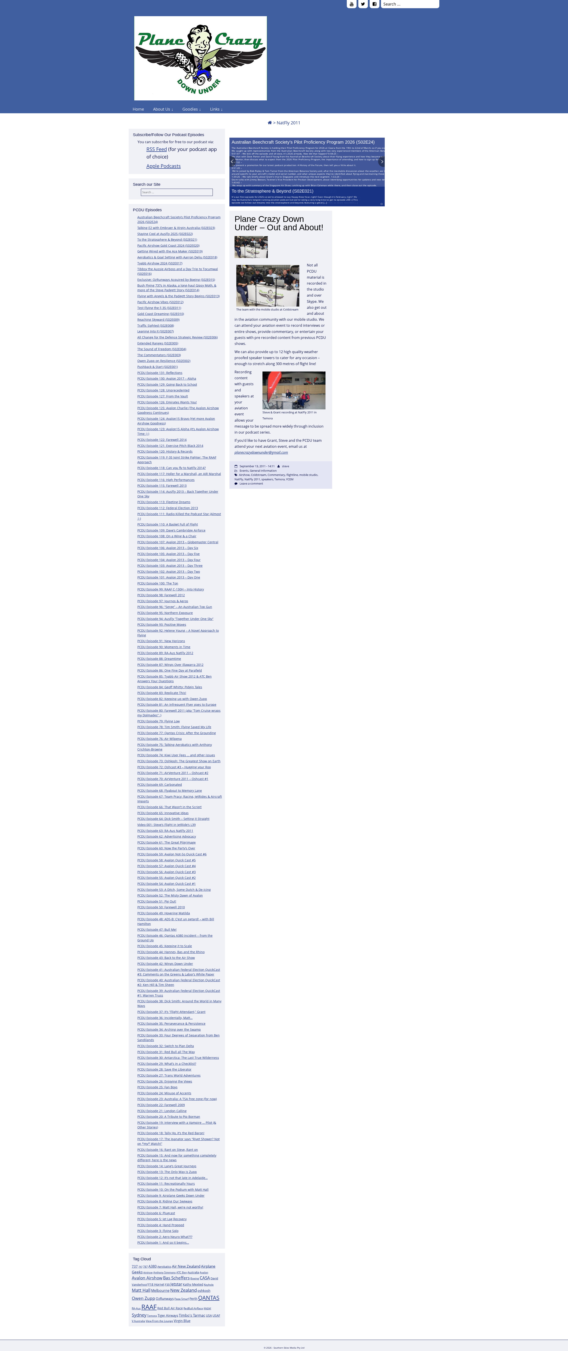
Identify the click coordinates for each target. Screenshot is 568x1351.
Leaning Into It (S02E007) (155, 331)
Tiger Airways (168, 1315)
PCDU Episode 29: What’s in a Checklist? (166, 1064)
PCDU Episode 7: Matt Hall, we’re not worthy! (170, 1207)
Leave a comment (251, 483)
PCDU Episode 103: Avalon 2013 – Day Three (170, 565)
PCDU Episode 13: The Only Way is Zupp (167, 1172)
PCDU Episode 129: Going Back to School (167, 384)
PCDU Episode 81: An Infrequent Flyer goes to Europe (176, 704)
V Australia (138, 1321)
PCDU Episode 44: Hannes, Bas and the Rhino (171, 952)
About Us (161, 109)
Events (244, 471)
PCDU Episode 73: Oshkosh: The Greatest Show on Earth (179, 761)
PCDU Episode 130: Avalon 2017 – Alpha (166, 378)
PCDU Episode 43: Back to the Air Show (166, 958)
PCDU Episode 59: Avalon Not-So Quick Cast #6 (172, 854)
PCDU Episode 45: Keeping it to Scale (164, 946)
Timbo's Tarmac (192, 1315)
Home (138, 109)
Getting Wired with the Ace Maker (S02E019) (170, 251)
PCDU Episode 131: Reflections (159, 373)
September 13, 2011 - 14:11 (257, 466)
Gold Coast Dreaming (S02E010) (160, 314)
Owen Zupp (143, 1298)
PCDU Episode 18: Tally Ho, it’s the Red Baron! (170, 1133)
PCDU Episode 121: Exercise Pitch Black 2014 (170, 446)
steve (285, 466)
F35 (167, 1284)
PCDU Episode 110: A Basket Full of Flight (167, 524)
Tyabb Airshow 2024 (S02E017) (159, 263)
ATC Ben (181, 1272)
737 (135, 1266)
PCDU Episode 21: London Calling (162, 1111)
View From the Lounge (159, 1321)
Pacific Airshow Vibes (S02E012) (160, 302)
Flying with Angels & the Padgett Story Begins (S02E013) (178, 296)
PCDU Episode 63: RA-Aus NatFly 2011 (165, 831)
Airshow (148, 1272)
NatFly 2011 (252, 479)
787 (145, 1267)
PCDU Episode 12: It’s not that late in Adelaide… (172, 1178)
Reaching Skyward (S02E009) (158, 319)
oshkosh (203, 1290)
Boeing (194, 1278)
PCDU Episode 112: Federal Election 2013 (167, 508)
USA (209, 1315)
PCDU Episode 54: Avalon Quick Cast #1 (166, 884)
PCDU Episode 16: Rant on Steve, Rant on (167, 1150)
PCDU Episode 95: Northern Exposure (165, 613)
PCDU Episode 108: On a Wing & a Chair (166, 536)
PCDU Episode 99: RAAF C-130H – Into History (170, 589)
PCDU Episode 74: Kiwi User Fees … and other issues (176, 755)
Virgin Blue (182, 1320)
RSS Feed (156, 149)
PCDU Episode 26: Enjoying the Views (164, 1081)
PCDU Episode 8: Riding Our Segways (164, 1201)
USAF (216, 1315)
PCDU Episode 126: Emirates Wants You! (167, 402)
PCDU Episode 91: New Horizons (161, 641)
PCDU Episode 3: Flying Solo (157, 1231)
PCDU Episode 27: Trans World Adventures (169, 1075)
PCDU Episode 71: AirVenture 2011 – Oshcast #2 (172, 773)
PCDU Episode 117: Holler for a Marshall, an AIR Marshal (179, 474)
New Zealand (183, 1290)
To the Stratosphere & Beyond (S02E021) (273, 191)
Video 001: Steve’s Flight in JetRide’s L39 (166, 825)
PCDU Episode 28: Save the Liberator (164, 1069)
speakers (267, 479)
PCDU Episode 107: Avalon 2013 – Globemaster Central (177, 542)
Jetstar (176, 1284)
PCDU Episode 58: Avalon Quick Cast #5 (166, 860)
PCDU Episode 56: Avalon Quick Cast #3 (166, 872)
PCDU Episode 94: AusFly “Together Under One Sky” (175, 619)
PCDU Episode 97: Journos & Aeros (162, 601)
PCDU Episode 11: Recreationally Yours (166, 1183)
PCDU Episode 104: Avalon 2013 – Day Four (169, 560)
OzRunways (165, 1298)
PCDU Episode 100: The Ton (157, 583)
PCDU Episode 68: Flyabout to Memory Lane (169, 790)
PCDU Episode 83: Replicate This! (161, 693)
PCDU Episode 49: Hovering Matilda (163, 913)
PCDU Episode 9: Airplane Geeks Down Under (171, 1195)
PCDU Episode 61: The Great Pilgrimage (166, 842)
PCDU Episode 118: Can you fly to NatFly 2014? (171, 468)
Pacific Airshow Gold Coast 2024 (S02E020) (168, 245)
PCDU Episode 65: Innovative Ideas (163, 813)
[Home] (270, 123)
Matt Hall (141, 1290)
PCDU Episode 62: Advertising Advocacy (166, 836)
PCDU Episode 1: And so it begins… (163, 1242)
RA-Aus (136, 1308)
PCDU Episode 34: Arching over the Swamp (169, 1029)
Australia (193, 1272)
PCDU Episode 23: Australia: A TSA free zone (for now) (177, 1099)
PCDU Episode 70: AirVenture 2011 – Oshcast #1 (172, 779)
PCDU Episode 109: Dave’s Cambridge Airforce (171, 530)
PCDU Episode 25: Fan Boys (157, 1087)
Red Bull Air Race (170, 1308)
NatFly (239, 479)
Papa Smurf (181, 1299)
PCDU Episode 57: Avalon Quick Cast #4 (166, 866)
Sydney (139, 1315)
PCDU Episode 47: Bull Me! (157, 929)
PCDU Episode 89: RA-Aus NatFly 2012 (165, 653)
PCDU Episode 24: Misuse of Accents (164, 1093)
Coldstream (258, 475)
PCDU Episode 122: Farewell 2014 (162, 440)
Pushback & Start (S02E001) (157, 367)
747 (140, 1266)
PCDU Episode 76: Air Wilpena (159, 739)
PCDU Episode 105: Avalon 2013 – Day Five (168, 554)
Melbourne (160, 1290)
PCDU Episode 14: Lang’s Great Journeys (166, 1166)
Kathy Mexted (193, 1284)
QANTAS (208, 1297)
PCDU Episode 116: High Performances (166, 480)
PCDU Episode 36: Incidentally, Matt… (165, 1018)
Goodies (190, 109)
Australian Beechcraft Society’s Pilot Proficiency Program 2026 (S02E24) (303, 142)
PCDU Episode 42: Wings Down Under (165, 964)
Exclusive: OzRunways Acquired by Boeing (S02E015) (176, 280)
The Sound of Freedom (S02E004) (161, 349)
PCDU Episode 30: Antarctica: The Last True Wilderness (178, 1058)
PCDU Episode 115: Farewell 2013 (162, 485)
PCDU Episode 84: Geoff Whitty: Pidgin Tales (169, 687)
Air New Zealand (186, 1266)
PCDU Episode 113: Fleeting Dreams (163, 502)
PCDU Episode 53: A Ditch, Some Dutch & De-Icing (174, 890)
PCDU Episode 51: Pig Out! (156, 901)
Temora (152, 1315)
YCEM (290, 479)
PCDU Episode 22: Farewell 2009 (161, 1105)
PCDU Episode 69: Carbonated (159, 784)
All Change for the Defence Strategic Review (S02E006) (177, 337)
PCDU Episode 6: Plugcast (156, 1213)
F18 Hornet (156, 1284)
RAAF (149, 1306)
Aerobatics (164, 1267)
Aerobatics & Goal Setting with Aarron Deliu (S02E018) (177, 257)
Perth (193, 1298)
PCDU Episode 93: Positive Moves (161, 624)
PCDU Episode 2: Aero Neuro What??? (164, 1237)
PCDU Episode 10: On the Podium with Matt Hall (173, 1189)
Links (215, 109)
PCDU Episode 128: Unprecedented (163, 390)
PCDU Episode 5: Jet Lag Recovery (162, 1219)
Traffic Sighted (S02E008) (155, 325)
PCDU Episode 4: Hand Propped (160, 1225)
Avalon (204, 1272)
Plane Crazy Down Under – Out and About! (279, 223)
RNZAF (207, 1308)
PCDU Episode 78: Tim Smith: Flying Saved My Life (174, 727)
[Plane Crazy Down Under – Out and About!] (281, 247)
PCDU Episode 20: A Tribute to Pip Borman (168, 1116)
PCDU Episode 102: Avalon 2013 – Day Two (168, 571)
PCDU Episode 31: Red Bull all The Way (166, 1052)
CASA (205, 1278)
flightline (292, 475)
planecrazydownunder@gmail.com (261, 452)
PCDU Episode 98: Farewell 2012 (161, 595)
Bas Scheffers (176, 1278)
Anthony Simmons (164, 1272)
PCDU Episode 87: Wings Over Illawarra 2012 (170, 665)
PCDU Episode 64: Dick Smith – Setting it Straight (173, 819)
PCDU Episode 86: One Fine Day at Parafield (169, 670)
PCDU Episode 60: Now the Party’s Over (166, 848)
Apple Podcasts (163, 165)
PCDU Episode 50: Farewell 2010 (161, 907)
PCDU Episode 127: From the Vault (162, 396)
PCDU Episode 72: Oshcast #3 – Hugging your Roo (174, 767)
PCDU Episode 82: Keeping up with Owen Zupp (172, 699)
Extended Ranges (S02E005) (157, 343)
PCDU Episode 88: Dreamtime (159, 659)
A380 (152, 1266)
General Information (263, 471)
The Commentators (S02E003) (159, 355)
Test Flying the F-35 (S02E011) (159, 308)
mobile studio (308, 475)
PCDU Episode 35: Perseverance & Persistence (171, 1023)
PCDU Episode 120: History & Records (165, 451)
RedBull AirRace (193, 1308)
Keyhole (209, 1284)
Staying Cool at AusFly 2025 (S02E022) (165, 234)
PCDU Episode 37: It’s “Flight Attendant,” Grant (171, 1012)
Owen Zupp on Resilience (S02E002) (163, 361)
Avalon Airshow (147, 1278)
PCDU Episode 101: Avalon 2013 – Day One (168, 577)
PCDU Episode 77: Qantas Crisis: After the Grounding (176, 733)
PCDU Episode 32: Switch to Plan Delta (165, 1046)
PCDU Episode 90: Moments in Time (163, 647)
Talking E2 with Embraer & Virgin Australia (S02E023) (176, 228)
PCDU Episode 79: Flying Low (158, 721)
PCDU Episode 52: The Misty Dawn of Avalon (170, 895)
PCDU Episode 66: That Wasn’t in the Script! (169, 807)
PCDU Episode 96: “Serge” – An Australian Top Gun (174, 607)
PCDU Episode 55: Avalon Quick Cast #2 (166, 878)
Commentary (276, 475)
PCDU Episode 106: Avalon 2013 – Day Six (167, 548)
